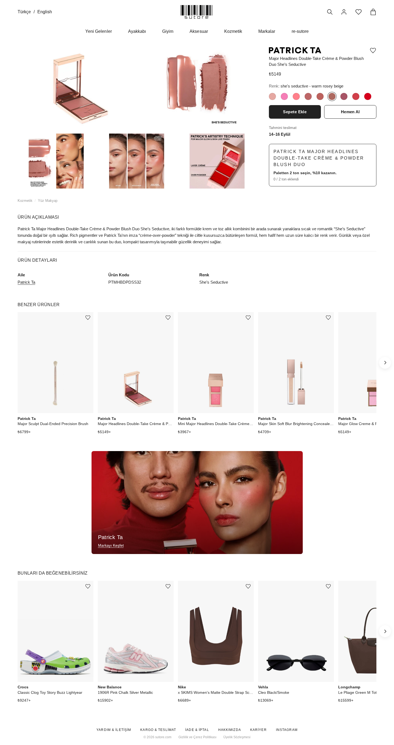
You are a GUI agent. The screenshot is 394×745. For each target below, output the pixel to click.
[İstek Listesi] (358, 12)
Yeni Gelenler (98, 31)
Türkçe (24, 11)
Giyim (167, 31)
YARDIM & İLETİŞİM (113, 730)
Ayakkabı (137, 31)
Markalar (266, 31)
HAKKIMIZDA (229, 730)
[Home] (196, 11)
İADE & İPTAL (197, 730)
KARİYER (258, 730)
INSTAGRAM (287, 730)
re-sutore (300, 31)
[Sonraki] (385, 363)
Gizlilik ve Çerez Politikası (197, 737)
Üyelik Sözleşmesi (236, 737)
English (44, 11)
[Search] (330, 12)
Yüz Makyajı (48, 201)
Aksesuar (199, 31)
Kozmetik (233, 31)
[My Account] (344, 12)
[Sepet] (373, 12)
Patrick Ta (26, 282)
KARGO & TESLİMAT (158, 730)
